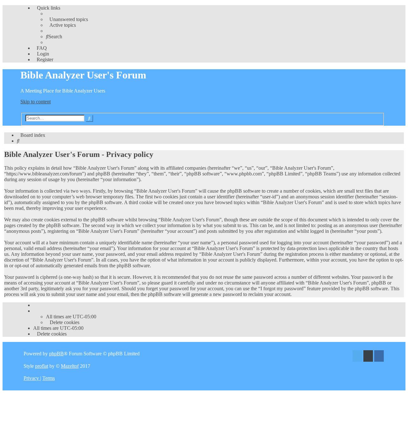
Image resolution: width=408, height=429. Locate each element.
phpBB (56, 353)
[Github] (368, 356)
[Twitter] (357, 356)
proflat (41, 366)
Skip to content (35, 101)
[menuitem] (67, 19)
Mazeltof (70, 366)
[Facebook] (379, 356)
